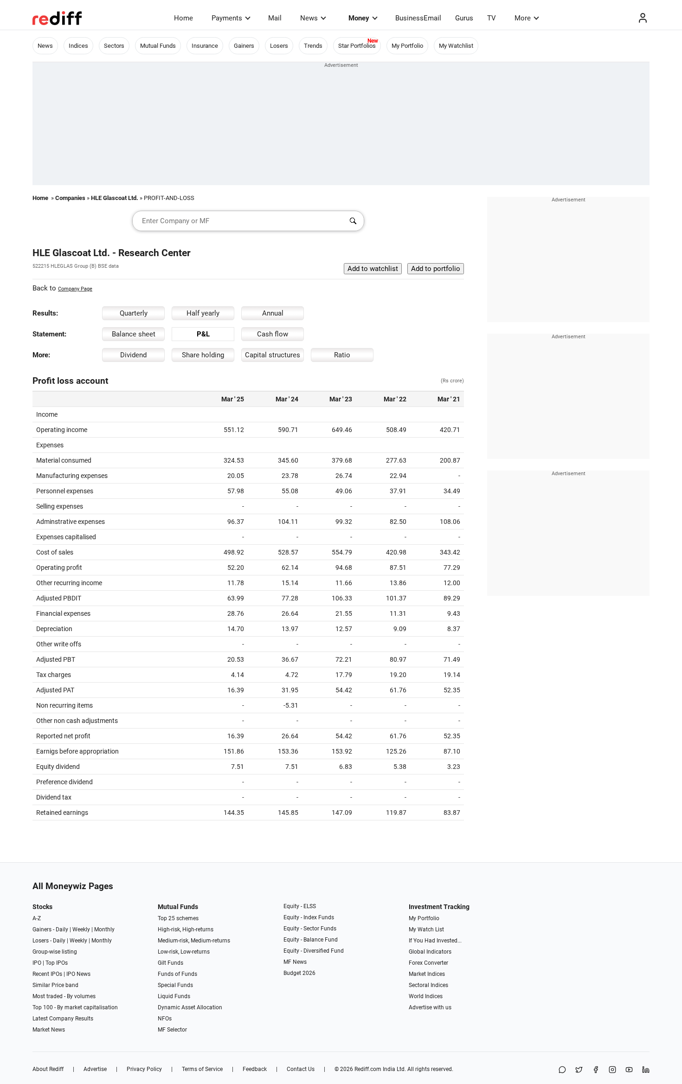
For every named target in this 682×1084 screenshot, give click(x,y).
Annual (272, 313)
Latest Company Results (62, 1018)
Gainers (244, 45)
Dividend (133, 355)
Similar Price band (55, 985)
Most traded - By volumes (64, 996)
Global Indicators (430, 951)
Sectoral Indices (428, 985)
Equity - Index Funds (308, 917)
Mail (275, 18)
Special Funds (175, 985)
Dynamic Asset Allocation (190, 1007)
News (309, 18)
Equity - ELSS (299, 906)
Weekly (81, 929)
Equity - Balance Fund (310, 939)
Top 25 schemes (178, 918)
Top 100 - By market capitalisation (75, 1007)
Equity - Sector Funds (309, 928)
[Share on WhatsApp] (562, 1070)
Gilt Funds (170, 963)
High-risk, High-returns (185, 929)
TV (491, 18)
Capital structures (272, 355)
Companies (70, 197)
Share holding (203, 355)
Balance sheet (133, 334)
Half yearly (203, 313)
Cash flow (272, 334)
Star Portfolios (357, 45)
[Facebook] (595, 1070)
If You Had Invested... (435, 940)
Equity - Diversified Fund (313, 951)
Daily (62, 929)
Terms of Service (202, 1069)
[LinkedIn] (646, 1070)
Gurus (464, 18)
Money (358, 18)
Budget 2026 (299, 973)
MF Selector (172, 1029)
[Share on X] (579, 1070)
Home (183, 18)
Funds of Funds (177, 974)
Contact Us (301, 1069)
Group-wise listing (54, 951)
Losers (279, 45)
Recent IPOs (47, 974)
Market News (48, 1029)
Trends (313, 45)
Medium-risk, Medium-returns (194, 940)
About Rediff (48, 1069)
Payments (227, 18)
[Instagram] (612, 1070)
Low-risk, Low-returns (184, 951)
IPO (36, 963)
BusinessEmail (418, 18)
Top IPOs (56, 963)
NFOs (165, 1018)
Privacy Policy (144, 1069)
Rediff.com (367, 1069)
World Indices (426, 996)
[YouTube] (629, 1070)
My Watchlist (456, 45)
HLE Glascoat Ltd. (114, 197)
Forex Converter (428, 963)
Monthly (104, 929)
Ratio (342, 355)
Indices (78, 45)
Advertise (95, 1069)
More (523, 18)
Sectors (114, 45)
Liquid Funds (174, 996)
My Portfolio (407, 45)
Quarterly (134, 313)
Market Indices (427, 974)
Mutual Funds (158, 45)
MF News (295, 962)
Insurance (205, 45)
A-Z (36, 918)
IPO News (78, 974)
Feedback (255, 1069)
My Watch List (426, 929)
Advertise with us (430, 1007)
